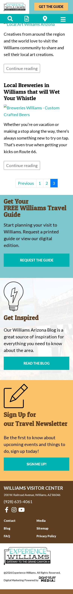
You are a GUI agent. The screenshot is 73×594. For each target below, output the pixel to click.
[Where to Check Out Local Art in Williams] (29, 23)
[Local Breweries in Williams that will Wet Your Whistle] (36, 110)
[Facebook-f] (6, 510)
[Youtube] (21, 510)
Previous (26, 183)
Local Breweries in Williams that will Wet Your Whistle (32, 91)
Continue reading (22, 68)
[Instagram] (14, 510)
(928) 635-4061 (18, 501)
